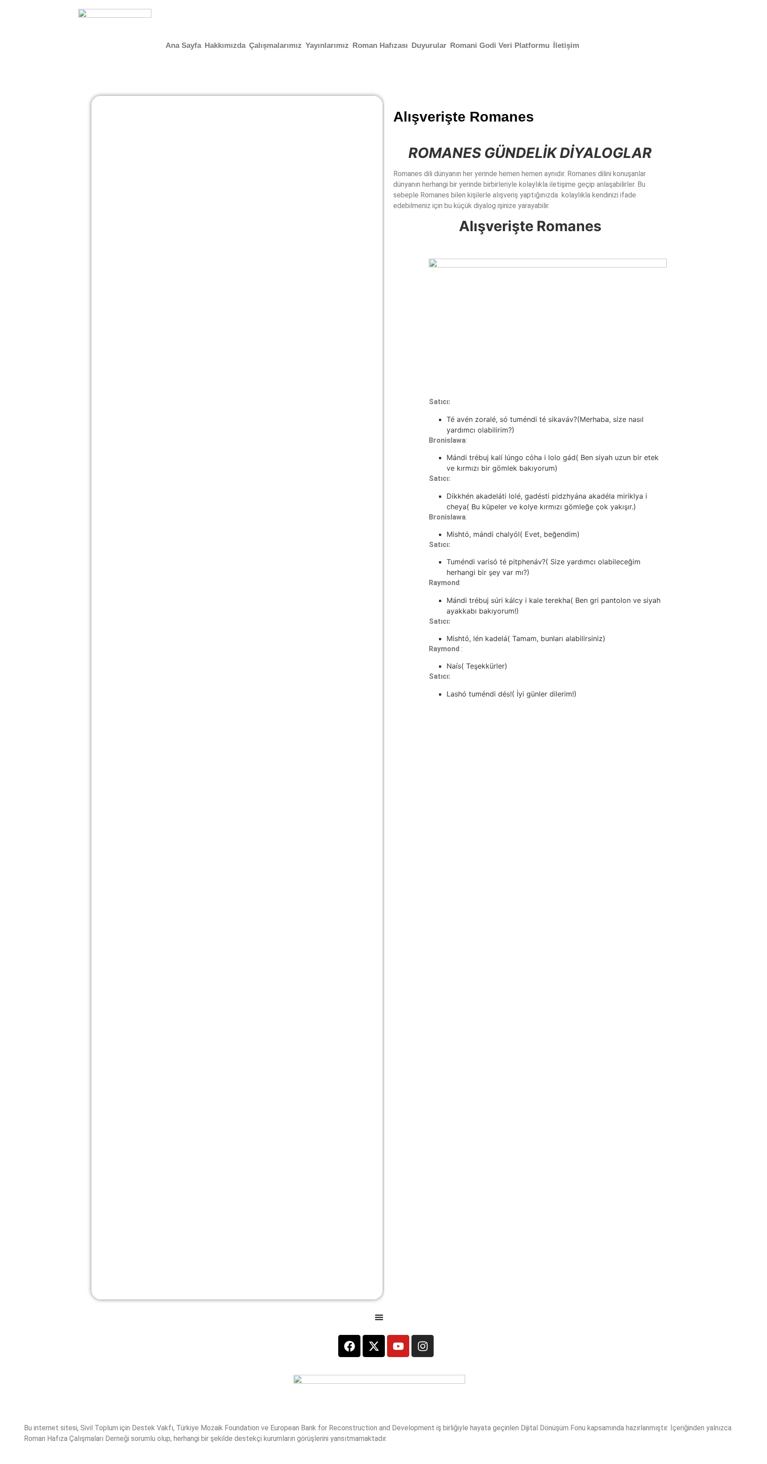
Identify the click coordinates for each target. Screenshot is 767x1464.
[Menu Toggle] (379, 1317)
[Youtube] (398, 1346)
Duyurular (429, 45)
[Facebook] (349, 1346)
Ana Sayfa (183, 45)
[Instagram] (422, 1346)
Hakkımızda (225, 45)
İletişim (566, 45)
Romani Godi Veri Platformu (500, 45)
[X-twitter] (374, 1346)
